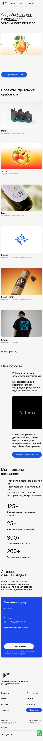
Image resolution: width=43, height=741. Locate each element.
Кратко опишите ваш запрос (16, 628)
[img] (4, 3)
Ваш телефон (9, 618)
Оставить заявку (19, 646)
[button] (34, 710)
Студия (4, 704)
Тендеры (5, 710)
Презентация (32, 693)
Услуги (4, 699)
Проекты (5, 693)
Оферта (4, 728)
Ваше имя (8, 608)
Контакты (31, 704)
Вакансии (31, 699)
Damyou (4, 255)
